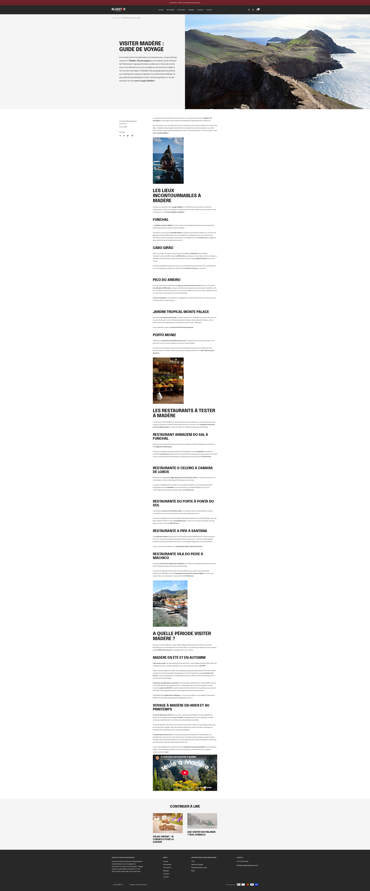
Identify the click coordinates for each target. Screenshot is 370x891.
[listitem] (120, 136)
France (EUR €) (117, 884)
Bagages (191, 10)
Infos (118, 18)
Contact (209, 10)
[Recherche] (249, 10)
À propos (200, 10)
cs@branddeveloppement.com (248, 865)
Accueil (160, 10)
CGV (192, 861)
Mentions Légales (197, 864)
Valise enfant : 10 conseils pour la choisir (163, 839)
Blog (192, 871)
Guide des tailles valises (199, 867)
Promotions (181, 10)
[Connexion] (253, 10)
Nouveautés (170, 10)
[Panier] (257, 10)
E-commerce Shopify (141, 884)
